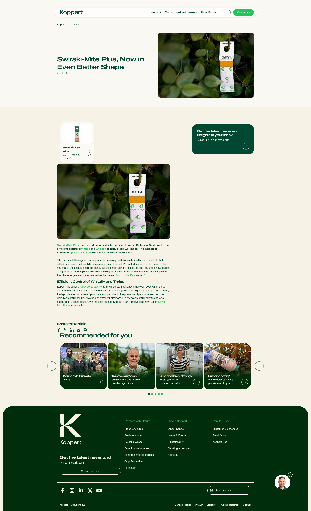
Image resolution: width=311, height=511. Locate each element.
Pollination (130, 468)
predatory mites (81, 252)
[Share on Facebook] (59, 330)
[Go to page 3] (155, 394)
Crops (168, 12)
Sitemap (247, 505)
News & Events (177, 435)
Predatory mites (133, 429)
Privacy (199, 505)
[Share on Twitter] (65, 330)
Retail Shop (219, 435)
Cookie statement (230, 505)
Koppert (61, 24)
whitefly (101, 248)
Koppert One (220, 442)
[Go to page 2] (152, 394)
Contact (173, 455)
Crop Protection (133, 461)
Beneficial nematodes (136, 448)
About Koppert (209, 12)
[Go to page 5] (162, 394)
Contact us (243, 12)
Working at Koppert (179, 448)
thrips (86, 248)
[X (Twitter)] (90, 490)
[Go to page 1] (149, 394)
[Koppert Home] (71, 11)
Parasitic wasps (133, 442)
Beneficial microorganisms (139, 455)
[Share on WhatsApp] (85, 330)
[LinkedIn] (81, 490)
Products (156, 12)
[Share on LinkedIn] (72, 330)
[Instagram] (72, 490)
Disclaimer (212, 505)
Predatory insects (134, 435)
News (77, 24)
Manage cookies (183, 505)
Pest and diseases (186, 12)
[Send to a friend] (78, 330)
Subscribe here (90, 471)
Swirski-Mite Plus (68, 245)
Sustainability (176, 442)
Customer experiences (225, 429)
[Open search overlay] (224, 12)
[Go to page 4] (159, 394)
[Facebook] (63, 490)
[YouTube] (99, 490)
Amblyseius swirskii (91, 286)
